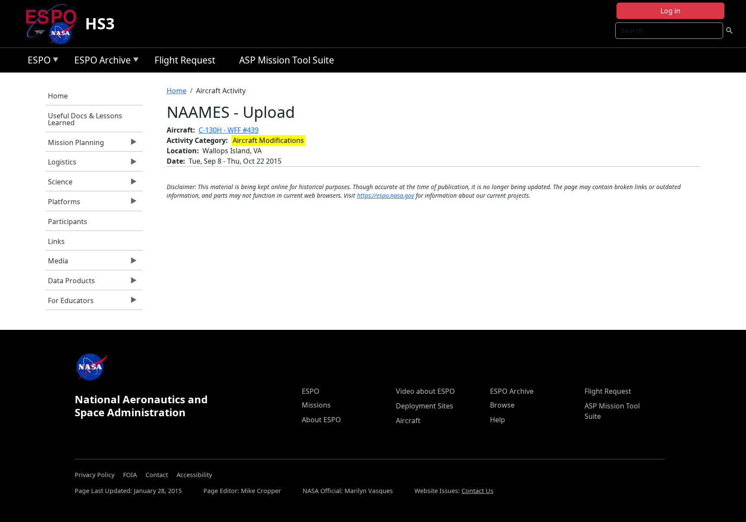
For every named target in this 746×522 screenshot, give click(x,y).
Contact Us (477, 491)
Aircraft (408, 420)
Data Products (70, 283)
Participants (67, 221)
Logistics (61, 164)
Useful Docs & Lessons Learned (85, 119)
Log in (670, 11)
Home (58, 96)
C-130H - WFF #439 (229, 130)
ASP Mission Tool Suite (286, 60)
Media (57, 263)
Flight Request (185, 60)
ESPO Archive (100, 61)
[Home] (54, 23)
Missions (316, 405)
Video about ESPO (425, 391)
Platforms (63, 204)
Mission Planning (75, 145)
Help (497, 419)
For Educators (70, 303)
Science (59, 184)
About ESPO (321, 419)
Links (56, 241)
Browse (502, 405)
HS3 (100, 23)
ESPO (37, 61)
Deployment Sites (424, 406)
